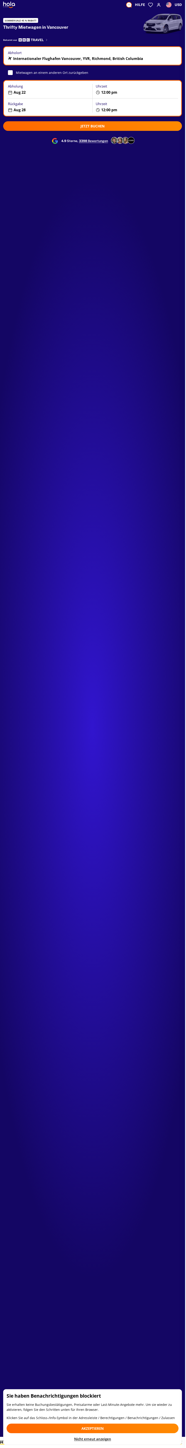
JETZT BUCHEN (93, 126)
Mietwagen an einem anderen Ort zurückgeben (52, 72)
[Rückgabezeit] (137, 107)
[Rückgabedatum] (48, 107)
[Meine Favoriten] (151, 5)
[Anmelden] (159, 5)
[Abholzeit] (137, 89)
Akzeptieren (92, 1428)
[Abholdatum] (48, 89)
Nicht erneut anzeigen (92, 1439)
